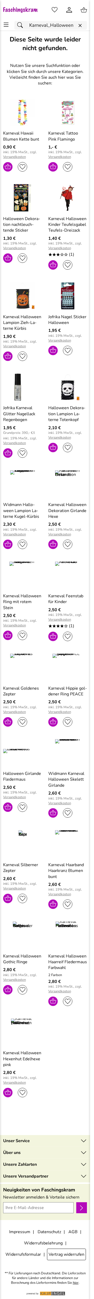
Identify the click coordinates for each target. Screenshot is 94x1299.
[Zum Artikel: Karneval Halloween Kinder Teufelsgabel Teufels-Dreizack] (67, 197)
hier (76, 1283)
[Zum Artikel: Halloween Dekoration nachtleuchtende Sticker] (22, 197)
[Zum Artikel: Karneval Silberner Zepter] (22, 844)
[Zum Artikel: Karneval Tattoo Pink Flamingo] (67, 112)
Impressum (19, 1232)
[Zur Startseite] (22, 10)
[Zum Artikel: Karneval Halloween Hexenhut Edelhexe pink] (22, 1032)
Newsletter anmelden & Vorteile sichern (41, 1197)
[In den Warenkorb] (8, 167)
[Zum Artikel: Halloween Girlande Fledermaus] (22, 752)
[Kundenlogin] (69, 10)
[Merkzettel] (54, 10)
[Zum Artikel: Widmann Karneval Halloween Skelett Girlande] (67, 752)
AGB (73, 1232)
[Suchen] (21, 25)
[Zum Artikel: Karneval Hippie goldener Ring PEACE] (67, 667)
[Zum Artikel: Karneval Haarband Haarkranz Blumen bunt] (67, 844)
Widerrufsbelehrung (43, 1243)
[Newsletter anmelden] (81, 1207)
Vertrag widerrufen (66, 1254)
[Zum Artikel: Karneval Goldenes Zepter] (22, 667)
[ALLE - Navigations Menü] (6, 25)
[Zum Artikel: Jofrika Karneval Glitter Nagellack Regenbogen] (22, 387)
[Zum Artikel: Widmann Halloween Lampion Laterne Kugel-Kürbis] (22, 484)
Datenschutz (49, 1232)
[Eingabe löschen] (80, 25)
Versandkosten (14, 157)
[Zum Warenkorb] (84, 10)
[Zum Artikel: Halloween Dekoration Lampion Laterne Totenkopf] (67, 387)
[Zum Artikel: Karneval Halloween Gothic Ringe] (22, 935)
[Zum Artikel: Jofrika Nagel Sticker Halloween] (67, 296)
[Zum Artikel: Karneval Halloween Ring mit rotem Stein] (22, 575)
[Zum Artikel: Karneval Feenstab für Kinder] (67, 575)
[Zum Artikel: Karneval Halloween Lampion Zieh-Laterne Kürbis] (22, 296)
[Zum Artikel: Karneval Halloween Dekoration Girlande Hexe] (67, 484)
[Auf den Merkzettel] (22, 167)
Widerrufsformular (23, 1254)
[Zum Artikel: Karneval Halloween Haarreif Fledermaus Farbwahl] (67, 935)
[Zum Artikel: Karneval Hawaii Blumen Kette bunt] (22, 112)
